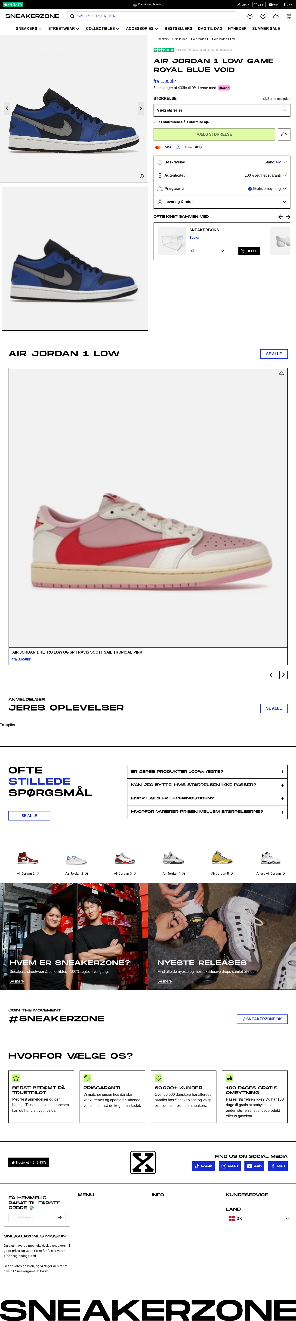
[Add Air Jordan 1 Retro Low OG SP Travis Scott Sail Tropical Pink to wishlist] (281, 373)
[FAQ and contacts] (250, 16)
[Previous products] (271, 675)
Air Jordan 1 (200, 39)
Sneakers (163, 39)
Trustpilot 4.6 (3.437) (30, 1162)
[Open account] (262, 16)
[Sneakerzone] (143, 1162)
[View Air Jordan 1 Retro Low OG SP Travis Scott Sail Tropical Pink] (148, 507)
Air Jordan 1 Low (224, 39)
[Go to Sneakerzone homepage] (29, 16)
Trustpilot (7, 725)
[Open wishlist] (275, 16)
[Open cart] (288, 16)
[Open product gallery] (74, 108)
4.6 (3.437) (15, 4)
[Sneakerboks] (172, 241)
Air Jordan (180, 39)
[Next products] (283, 675)
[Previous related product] (280, 216)
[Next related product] (288, 216)
